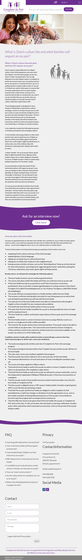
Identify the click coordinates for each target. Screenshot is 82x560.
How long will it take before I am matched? (22, 442)
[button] (79, 2)
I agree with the (19, 536)
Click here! (41, 222)
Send (37, 541)
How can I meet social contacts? (18, 472)
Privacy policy (49, 442)
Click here (68, 9)
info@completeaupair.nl (51, 469)
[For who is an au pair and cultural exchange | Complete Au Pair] (14, 6)
